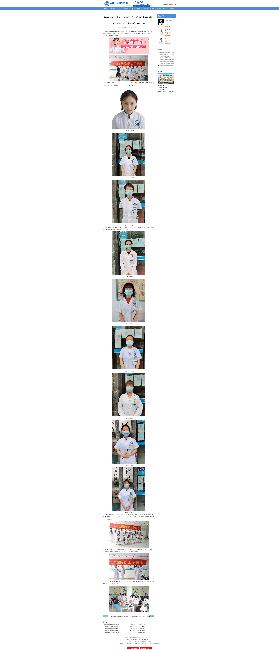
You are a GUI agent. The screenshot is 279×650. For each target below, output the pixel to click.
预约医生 (172, 8)
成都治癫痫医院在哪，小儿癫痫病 (137, 630)
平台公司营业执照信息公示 (133, 648)
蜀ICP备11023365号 (134, 639)
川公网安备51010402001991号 (146, 639)
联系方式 (131, 637)
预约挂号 (168, 26)
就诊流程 (165, 8)
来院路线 (159, 8)
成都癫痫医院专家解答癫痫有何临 (111, 624)
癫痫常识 (139, 8)
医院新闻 (126, 8)
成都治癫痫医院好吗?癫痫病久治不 (137, 632)
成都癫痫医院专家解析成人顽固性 (111, 630)
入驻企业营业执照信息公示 (146, 648)
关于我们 (126, 637)
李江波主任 (167, 38)
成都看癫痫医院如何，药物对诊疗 (111, 626)
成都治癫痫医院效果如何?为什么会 (112, 632)
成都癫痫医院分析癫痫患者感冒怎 (111, 628)
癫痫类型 (152, 8)
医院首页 (106, 8)
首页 (108, 12)
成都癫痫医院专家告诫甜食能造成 (137, 624)
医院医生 (119, 8)
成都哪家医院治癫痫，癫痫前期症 (137, 628)
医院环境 (133, 8)
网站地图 (148, 637)
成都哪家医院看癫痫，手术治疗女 (137, 626)
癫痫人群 (146, 8)
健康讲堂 (143, 637)
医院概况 (113, 8)
